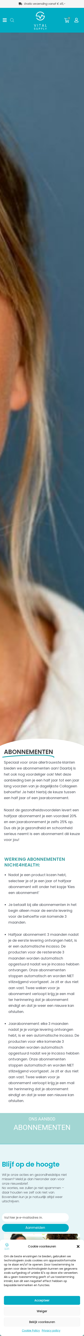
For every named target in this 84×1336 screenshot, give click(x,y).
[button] (78, 1246)
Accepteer (42, 1300)
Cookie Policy (31, 1330)
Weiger (42, 1311)
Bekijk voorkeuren (42, 1322)
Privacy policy (51, 1330)
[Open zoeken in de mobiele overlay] (11, 20)
